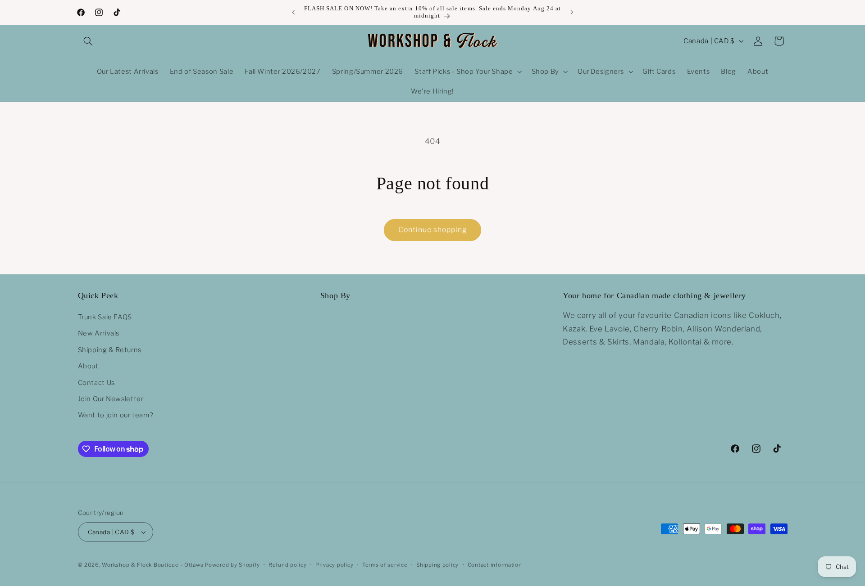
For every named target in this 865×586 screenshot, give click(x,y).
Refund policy (288, 565)
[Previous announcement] (293, 12)
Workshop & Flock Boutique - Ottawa (152, 565)
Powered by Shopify (232, 565)
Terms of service (385, 565)
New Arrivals (99, 333)
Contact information (495, 565)
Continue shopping (432, 229)
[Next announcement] (572, 12)
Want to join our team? (116, 415)
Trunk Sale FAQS (105, 317)
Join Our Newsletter (111, 399)
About (88, 366)
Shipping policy (437, 565)
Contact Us (96, 383)
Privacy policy (334, 565)
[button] (88, 41)
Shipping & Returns (109, 350)
